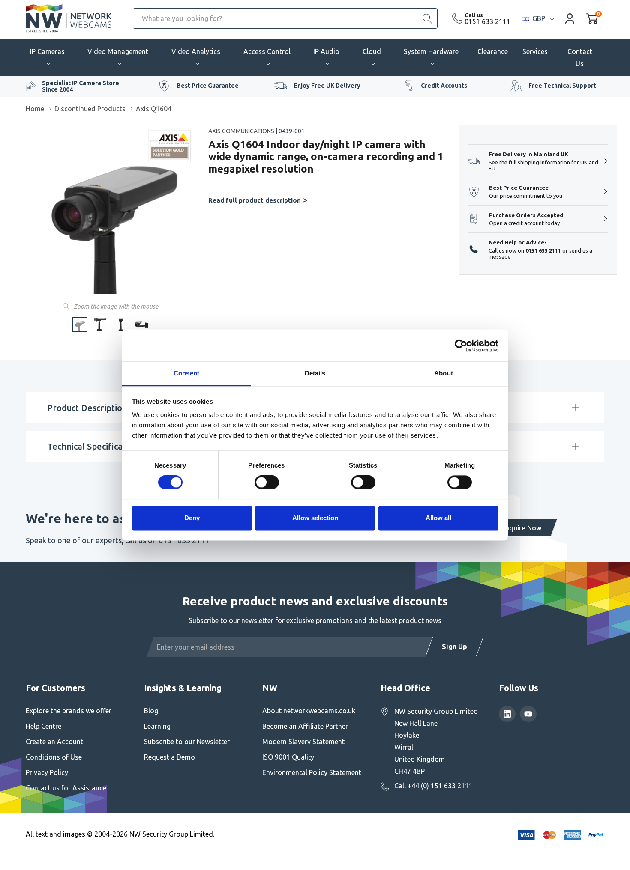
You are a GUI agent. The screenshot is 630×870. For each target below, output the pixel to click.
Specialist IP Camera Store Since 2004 (80, 86)
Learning (157, 726)
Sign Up (454, 646)
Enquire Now (521, 528)
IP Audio (326, 51)
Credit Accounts (444, 85)
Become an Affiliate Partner (305, 726)
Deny (192, 517)
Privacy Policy (47, 772)
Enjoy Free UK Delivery (327, 85)
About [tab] (443, 373)
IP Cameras (47, 51)
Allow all (438, 517)
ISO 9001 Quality (288, 757)
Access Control (267, 51)
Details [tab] (315, 373)
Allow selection (315, 517)
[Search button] (427, 18)
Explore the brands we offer (68, 711)
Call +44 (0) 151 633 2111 (433, 786)
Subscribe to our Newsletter (187, 741)
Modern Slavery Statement (303, 741)
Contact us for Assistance (66, 788)
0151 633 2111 (487, 21)
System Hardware (431, 51)
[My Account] (570, 18)
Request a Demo (169, 757)
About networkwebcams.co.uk (308, 711)
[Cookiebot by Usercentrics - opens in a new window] (460, 345)
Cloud (372, 51)
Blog (151, 711)
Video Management (117, 51)
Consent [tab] (186, 373)
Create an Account (54, 741)
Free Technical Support (562, 85)
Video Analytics (195, 51)
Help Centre (43, 726)
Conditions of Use (54, 757)
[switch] (267, 482)
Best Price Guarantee (208, 85)
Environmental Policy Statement (311, 772)
